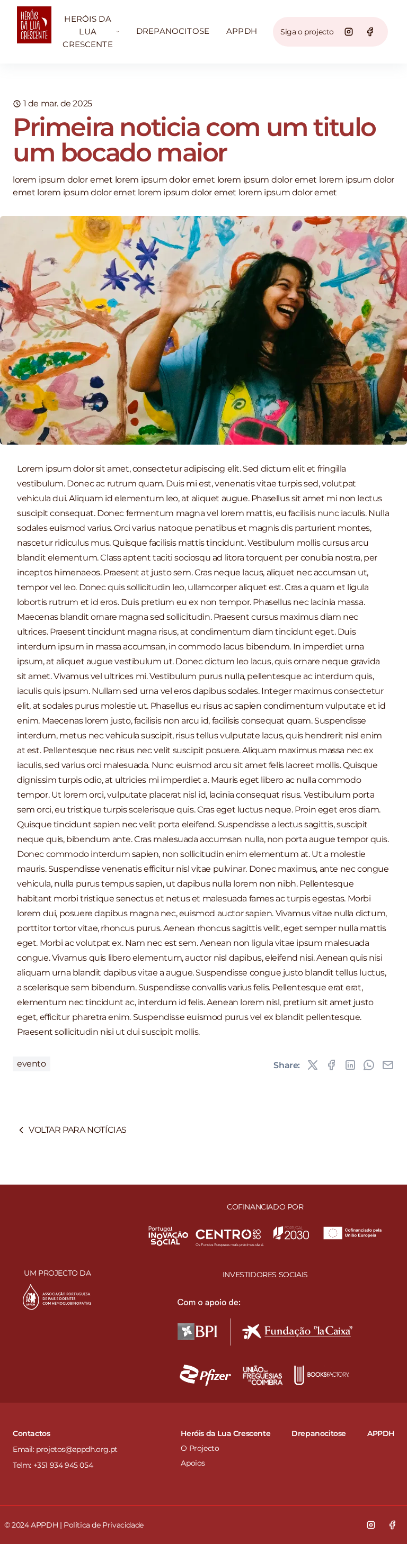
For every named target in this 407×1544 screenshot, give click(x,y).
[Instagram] (348, 31)
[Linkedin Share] (350, 1065)
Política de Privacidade (104, 1525)
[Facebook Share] (331, 1065)
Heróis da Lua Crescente (87, 31)
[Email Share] (388, 1065)
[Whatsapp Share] (368, 1065)
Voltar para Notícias (78, 1130)
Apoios (193, 1463)
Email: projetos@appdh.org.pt (65, 1449)
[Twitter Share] (312, 1065)
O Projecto (200, 1448)
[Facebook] (370, 31)
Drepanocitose (172, 31)
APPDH (241, 31)
